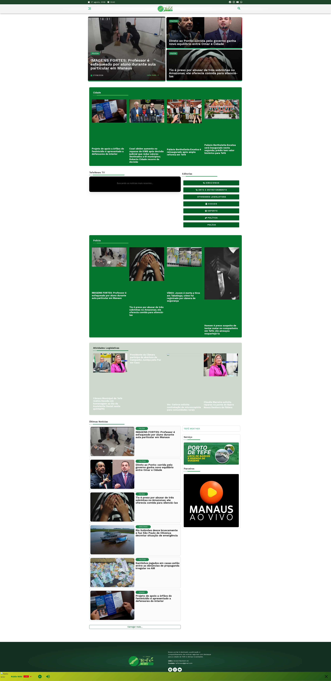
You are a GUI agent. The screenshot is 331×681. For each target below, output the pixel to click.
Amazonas (143, 527)
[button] (239, 9)
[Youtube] (237, 2)
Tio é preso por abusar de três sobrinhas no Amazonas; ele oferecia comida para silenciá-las (203, 73)
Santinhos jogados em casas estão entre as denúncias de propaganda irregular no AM (157, 565)
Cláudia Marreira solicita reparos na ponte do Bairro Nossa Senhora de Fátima (219, 405)
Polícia (95, 53)
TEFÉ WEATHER (192, 428)
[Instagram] (234, 2)
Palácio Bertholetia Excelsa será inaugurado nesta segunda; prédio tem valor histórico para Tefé (220, 149)
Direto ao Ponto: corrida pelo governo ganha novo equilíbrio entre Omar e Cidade (202, 42)
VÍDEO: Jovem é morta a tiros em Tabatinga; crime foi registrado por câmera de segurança (183, 297)
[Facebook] (230, 2)
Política (173, 21)
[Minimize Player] (326, 676)
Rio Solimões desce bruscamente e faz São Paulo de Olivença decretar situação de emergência (157, 533)
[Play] (88, 676)
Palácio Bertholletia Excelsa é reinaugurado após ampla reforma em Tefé (184, 152)
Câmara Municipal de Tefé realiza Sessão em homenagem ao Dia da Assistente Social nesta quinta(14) (107, 403)
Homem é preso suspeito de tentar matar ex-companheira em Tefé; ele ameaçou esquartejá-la (221, 329)
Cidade (142, 592)
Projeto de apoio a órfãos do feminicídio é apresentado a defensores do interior (108, 151)
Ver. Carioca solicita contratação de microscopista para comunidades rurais (184, 407)
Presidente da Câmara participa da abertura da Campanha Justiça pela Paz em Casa (145, 358)
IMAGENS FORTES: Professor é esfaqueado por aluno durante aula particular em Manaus (123, 64)
